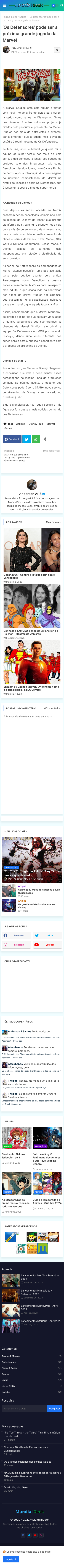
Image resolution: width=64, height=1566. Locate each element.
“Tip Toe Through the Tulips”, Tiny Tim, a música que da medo (32, 1434)
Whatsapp (36, 439)
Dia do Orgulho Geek (16, 1487)
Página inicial (10, 16)
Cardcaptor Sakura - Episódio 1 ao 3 (14, 1156)
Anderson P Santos (19, 1031)
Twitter (26, 439)
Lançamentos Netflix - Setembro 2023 (40, 1277)
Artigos (20, 423)
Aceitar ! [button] (11, 1559)
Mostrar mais (53, 522)
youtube (50, 944)
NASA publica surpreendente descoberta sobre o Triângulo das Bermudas (32, 1474)
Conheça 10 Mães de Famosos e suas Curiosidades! (26, 1449)
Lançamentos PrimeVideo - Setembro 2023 (36, 1292)
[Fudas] (53, 1241)
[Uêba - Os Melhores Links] (32, 1253)
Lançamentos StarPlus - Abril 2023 (18, 1087)
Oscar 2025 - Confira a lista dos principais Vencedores (29, 576)
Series (22, 16)
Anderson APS (30, 494)
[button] (62, 5)
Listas (32, 1379)
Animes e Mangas (32, 1356)
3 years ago (41, 1087)
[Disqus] (32, 766)
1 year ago (17, 1041)
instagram (19, 944)
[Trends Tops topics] (21, 1253)
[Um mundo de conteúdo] (32, 1241)
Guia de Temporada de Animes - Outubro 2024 (47, 1201)
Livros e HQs (32, 1386)
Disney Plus (36, 423)
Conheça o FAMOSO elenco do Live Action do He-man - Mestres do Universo (31, 632)
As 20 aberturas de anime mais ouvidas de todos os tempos (16, 1203)
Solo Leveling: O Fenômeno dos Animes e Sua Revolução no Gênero (46, 1159)
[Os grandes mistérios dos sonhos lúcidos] (9, 905)
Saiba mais (44, 1551)
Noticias (32, 1392)
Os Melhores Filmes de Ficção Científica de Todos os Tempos (30, 1071)
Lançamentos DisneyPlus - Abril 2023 (39, 1307)
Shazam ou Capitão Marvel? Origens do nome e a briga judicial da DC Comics (31, 688)
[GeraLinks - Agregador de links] (10, 1241)
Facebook (14, 439)
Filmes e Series (32, 1367)
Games (32, 1374)
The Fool (13, 1080)
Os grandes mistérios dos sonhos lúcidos (27, 1461)
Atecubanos (15, 1047)
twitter (50, 935)
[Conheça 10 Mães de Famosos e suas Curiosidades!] (9, 890)
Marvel (51, 423)
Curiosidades (32, 1362)
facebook (19, 935)
